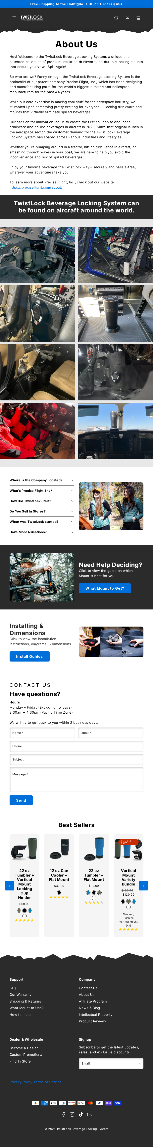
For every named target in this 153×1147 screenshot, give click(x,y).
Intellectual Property (95, 1015)
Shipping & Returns (25, 1001)
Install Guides (29, 656)
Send (21, 800)
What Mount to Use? (27, 1008)
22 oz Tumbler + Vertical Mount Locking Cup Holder (24, 884)
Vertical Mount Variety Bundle (128, 877)
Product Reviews (93, 1021)
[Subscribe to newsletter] (139, 1063)
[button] (14, 18)
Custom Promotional (26, 1055)
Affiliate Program (93, 1001)
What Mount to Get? (104, 588)
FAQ (13, 988)
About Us (87, 995)
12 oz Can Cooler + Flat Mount (59, 875)
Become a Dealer (24, 1048)
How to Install (21, 1015)
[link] (127, 18)
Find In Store (20, 1061)
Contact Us (88, 988)
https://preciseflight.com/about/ (36, 187)
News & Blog (89, 1008)
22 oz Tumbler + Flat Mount (94, 875)
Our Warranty (20, 995)
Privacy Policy (21, 1082)
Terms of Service (47, 1082)
